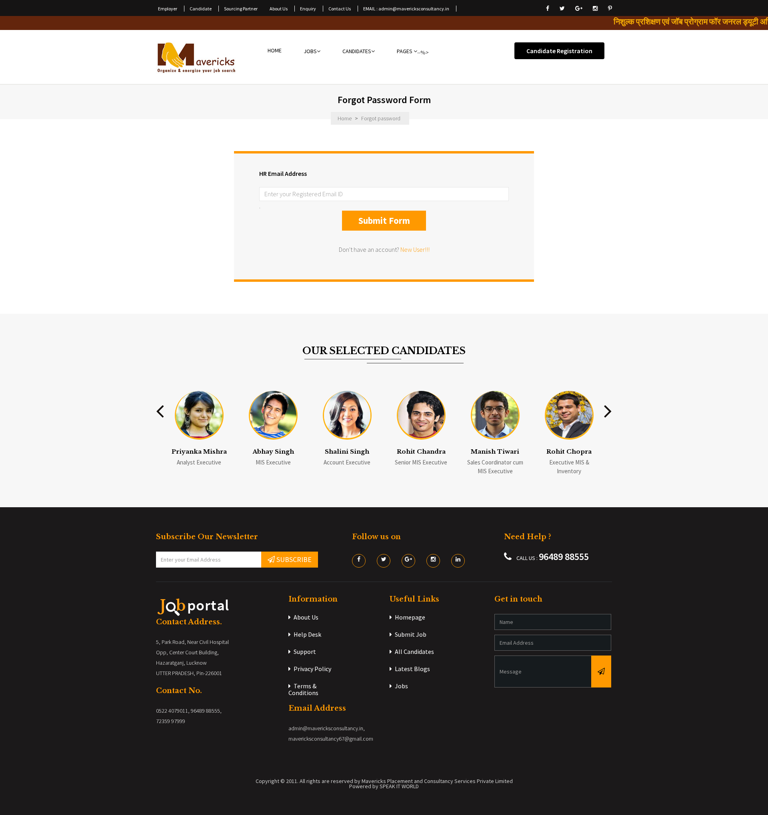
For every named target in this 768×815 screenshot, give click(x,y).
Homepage (410, 617)
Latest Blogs (412, 669)
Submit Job (410, 634)
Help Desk (307, 634)
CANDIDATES (356, 51)
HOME (275, 51)
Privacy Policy (312, 669)
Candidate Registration (559, 51)
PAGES (405, 51)
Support (305, 652)
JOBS (310, 51)
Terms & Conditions (303, 689)
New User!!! (415, 249)
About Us (306, 617)
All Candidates (414, 652)
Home (345, 118)
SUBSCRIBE (293, 559)
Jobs (401, 686)
